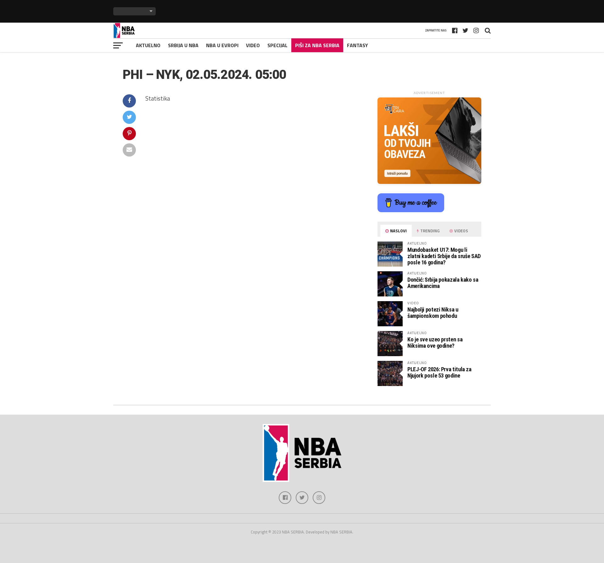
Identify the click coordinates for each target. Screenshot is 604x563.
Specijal (277, 45)
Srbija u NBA (183, 45)
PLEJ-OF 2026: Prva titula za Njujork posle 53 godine (439, 372)
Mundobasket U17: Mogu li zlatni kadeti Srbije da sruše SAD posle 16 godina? (444, 256)
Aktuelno (148, 45)
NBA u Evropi (222, 45)
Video (253, 45)
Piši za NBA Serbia (317, 45)
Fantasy (357, 45)
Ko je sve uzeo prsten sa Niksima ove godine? (434, 342)
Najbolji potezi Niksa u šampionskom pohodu (432, 312)
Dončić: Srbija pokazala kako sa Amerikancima (442, 282)
